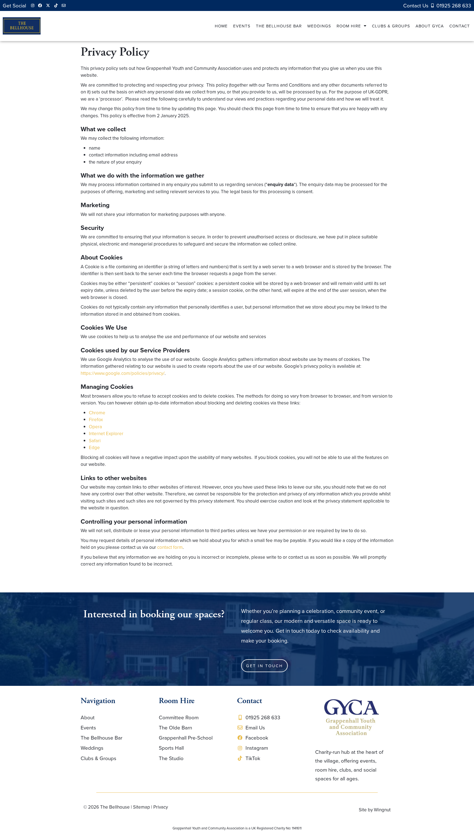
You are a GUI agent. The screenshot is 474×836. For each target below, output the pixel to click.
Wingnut (382, 809)
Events (241, 26)
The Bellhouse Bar (279, 26)
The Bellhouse (115, 807)
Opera (95, 426)
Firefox (96, 419)
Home (221, 26)
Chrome (97, 412)
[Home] (351, 717)
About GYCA (430, 26)
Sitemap (141, 807)
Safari (95, 440)
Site (363, 809)
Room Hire (349, 26)
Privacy (160, 807)
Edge (94, 447)
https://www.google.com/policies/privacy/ (123, 373)
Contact (459, 26)
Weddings (319, 26)
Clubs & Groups (391, 26)
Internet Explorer (106, 433)
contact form (170, 547)
